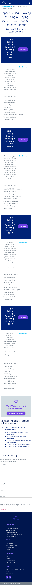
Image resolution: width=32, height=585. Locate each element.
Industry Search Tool (11, 562)
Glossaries (8, 558)
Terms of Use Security (14, 583)
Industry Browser (6, 6)
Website (2, 496)
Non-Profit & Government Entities (14, 534)
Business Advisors (10, 530)
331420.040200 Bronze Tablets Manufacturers (18, 446)
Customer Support (10, 560)
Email (2, 490)
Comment (3, 464)
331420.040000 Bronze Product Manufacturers (18, 444)
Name (2, 484)
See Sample (23, 67)
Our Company (9, 543)
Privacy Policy (5, 583)
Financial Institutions (11, 536)
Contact (8, 549)
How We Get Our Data (11, 545)
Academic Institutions (11, 532)
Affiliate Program (10, 547)
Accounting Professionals (12, 528)
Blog (7, 556)
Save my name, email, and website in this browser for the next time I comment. (16, 505)
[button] (29, 3)
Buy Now (23, 49)
